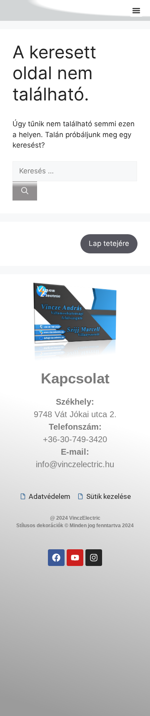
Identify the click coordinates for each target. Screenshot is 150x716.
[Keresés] (24, 191)
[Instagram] (93, 557)
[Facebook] (56, 557)
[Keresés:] (74, 171)
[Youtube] (75, 557)
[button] (136, 10)
